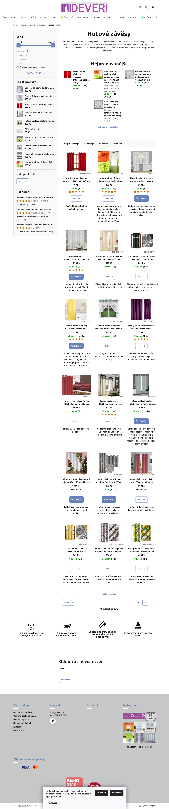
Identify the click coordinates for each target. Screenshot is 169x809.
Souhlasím (117, 792)
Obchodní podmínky (22, 712)
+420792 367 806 (58, 715)
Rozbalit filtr (35, 73)
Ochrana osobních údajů (24, 716)
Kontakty (17, 727)
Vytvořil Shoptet (149, 806)
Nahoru (70, 602)
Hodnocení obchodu (22, 723)
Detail (74, 198)
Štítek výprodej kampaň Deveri (34, 67)
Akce (23, 55)
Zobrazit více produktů (108, 127)
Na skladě (26, 51)
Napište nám (19, 730)
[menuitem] (8, 17)
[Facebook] (53, 721)
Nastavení (52, 803)
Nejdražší (103, 144)
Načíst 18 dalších (109, 594)
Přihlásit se (65, 680)
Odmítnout (101, 792)
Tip (23, 63)
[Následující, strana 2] (145, 602)
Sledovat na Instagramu (141, 747)
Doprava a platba (21, 719)
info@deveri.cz (57, 712)
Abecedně (117, 144)
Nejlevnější (89, 144)
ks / (23, 182)
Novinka (25, 59)
